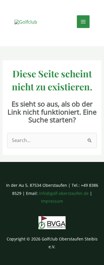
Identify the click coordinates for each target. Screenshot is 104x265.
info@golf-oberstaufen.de (64, 193)
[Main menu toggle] (83, 21)
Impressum (52, 201)
